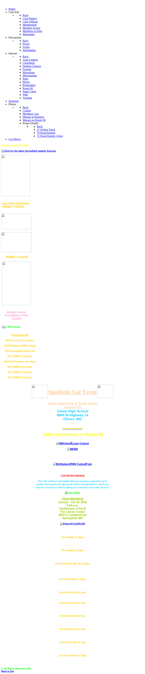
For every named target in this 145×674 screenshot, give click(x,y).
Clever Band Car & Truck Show (73, 403)
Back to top (7, 671)
